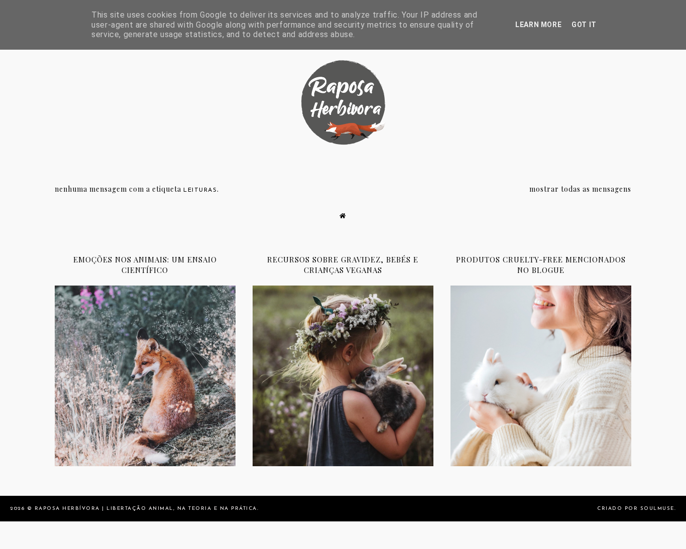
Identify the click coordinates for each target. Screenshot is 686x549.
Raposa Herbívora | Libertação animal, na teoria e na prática (146, 508)
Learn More (538, 25)
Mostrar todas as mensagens (580, 189)
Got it (584, 25)
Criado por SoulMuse (635, 508)
